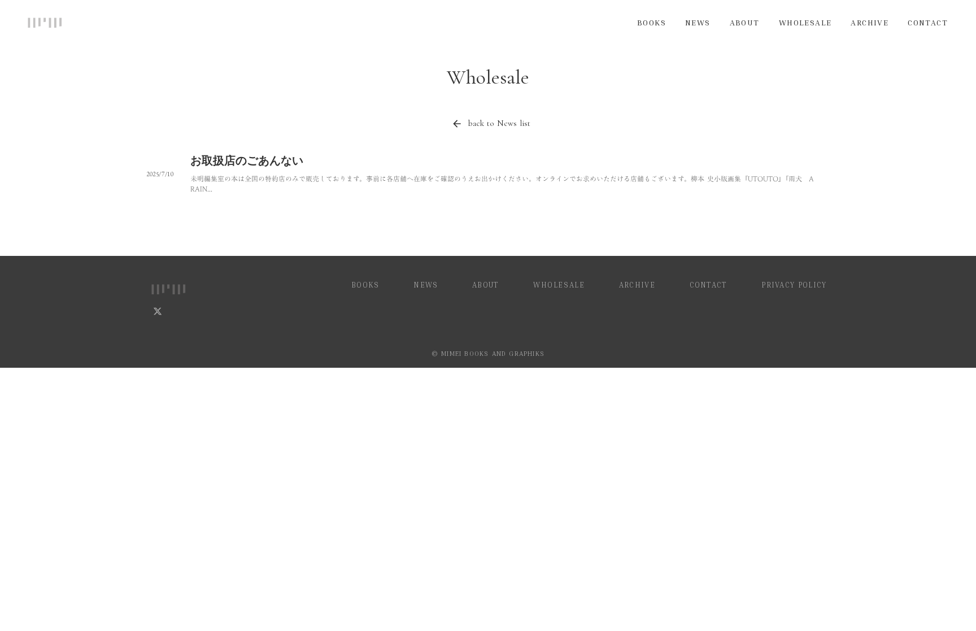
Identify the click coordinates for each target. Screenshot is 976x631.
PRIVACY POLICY (795, 284)
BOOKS (651, 22)
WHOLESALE (805, 22)
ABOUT (745, 22)
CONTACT (928, 22)
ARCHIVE (869, 22)
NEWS (698, 22)
